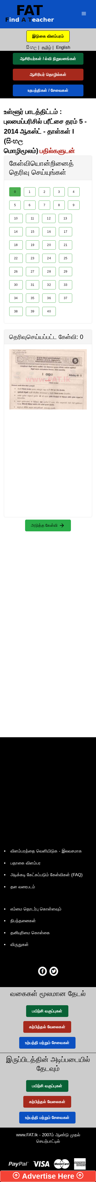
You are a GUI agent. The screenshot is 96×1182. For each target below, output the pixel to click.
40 (49, 311)
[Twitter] (53, 971)
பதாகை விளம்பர (25, 863)
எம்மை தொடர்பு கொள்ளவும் (35, 909)
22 (16, 258)
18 (16, 245)
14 (16, 231)
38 (16, 311)
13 (65, 218)
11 (32, 218)
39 (33, 311)
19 (33, 245)
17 (66, 231)
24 (49, 258)
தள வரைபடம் (22, 886)
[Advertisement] (48, 457)
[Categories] (83, 14)
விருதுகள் (19, 944)
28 (49, 271)
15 (33, 231)
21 (66, 245)
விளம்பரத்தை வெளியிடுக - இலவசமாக (46, 851)
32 (49, 285)
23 (33, 258)
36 (49, 298)
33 (66, 285)
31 (33, 285)
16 (49, 231)
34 (16, 298)
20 (49, 245)
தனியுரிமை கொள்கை (30, 932)
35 (33, 298)
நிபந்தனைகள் (23, 920)
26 (16, 271)
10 (16, 218)
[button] (48, 36)
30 (16, 285)
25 (66, 258)
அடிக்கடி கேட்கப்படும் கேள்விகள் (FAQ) (46, 874)
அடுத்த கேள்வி (45, 525)
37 (66, 298)
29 (66, 271)
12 (49, 218)
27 (33, 271)
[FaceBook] (42, 971)
